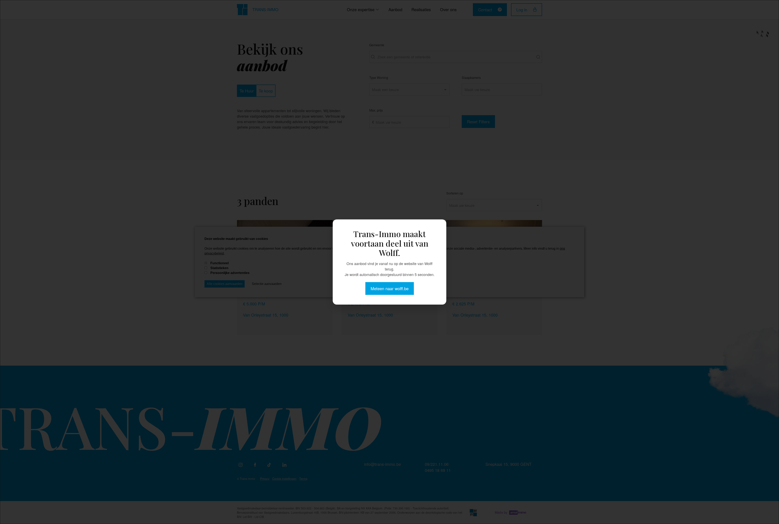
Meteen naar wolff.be (390, 288)
